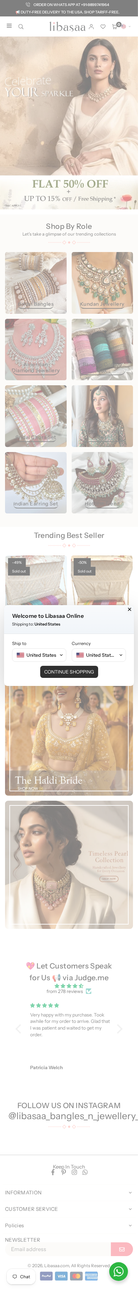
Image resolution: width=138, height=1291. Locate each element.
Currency (81, 643)
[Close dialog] (129, 609)
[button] (39, 655)
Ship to (19, 643)
